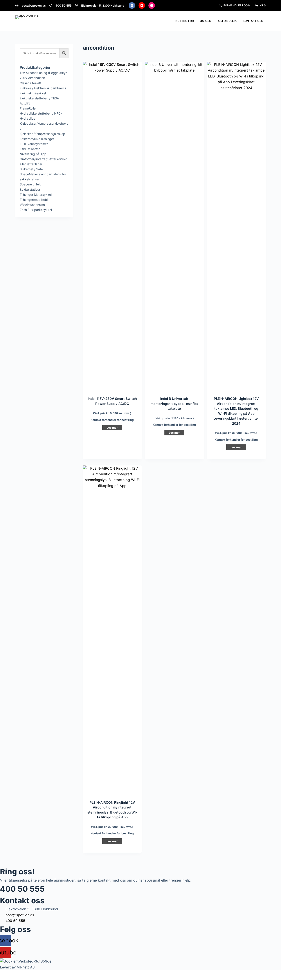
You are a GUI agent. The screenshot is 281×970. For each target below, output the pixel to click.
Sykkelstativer (30, 189)
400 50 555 (63, 5)
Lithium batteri (30, 149)
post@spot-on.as (34, 5)
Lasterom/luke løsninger (37, 139)
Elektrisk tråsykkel (33, 93)
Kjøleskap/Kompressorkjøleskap (42, 134)
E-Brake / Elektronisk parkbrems (43, 88)
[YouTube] (142, 5)
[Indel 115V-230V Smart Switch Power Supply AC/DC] (112, 226)
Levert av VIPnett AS (17, 967)
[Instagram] (151, 5)
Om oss (205, 21)
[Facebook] (132, 5)
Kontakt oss (253, 21)
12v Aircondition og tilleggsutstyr (43, 73)
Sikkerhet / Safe (31, 169)
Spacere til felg (30, 184)
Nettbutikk (184, 21)
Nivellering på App (33, 154)
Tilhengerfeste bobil (34, 199)
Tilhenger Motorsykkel (36, 194)
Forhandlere (226, 21)
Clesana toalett (30, 83)
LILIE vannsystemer (34, 144)
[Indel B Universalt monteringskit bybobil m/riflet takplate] (174, 226)
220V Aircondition (32, 78)
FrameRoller (28, 108)
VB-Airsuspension (32, 205)
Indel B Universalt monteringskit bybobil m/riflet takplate (174, 404)
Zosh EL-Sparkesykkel (36, 210)
